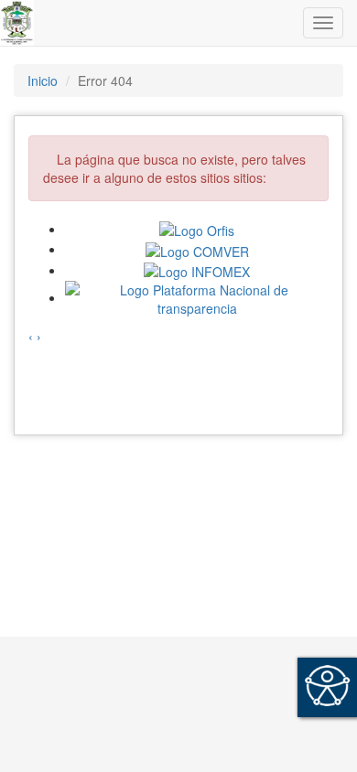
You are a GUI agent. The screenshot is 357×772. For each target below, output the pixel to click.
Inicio (42, 80)
